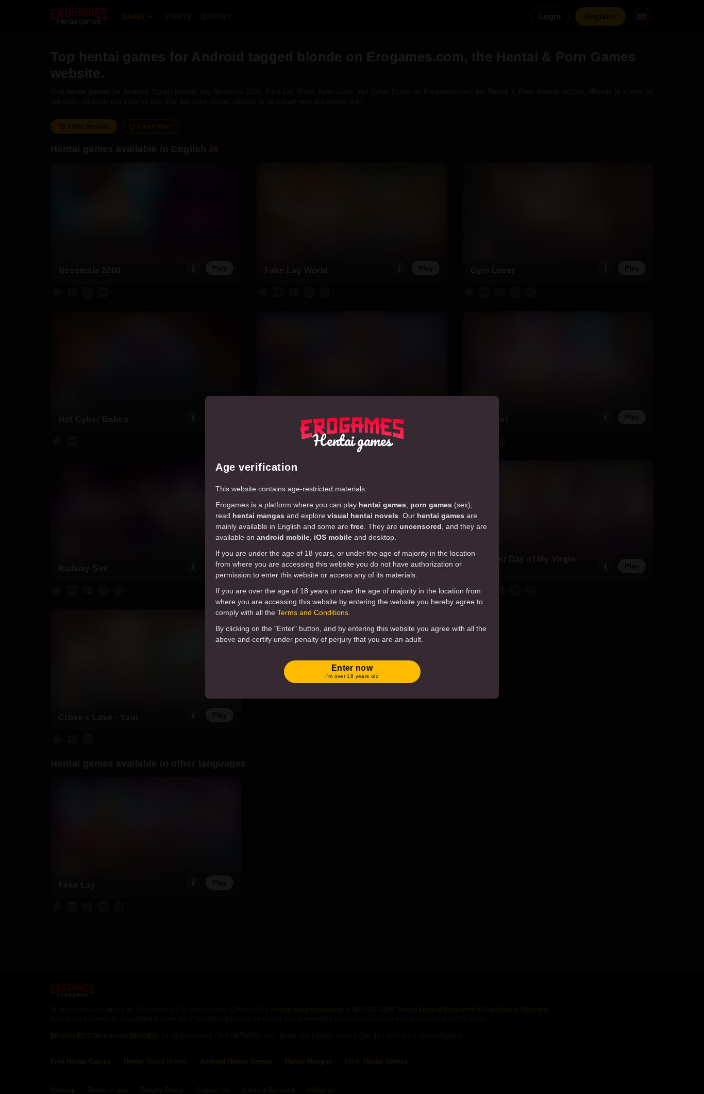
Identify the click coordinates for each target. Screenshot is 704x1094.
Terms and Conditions (312, 612)
